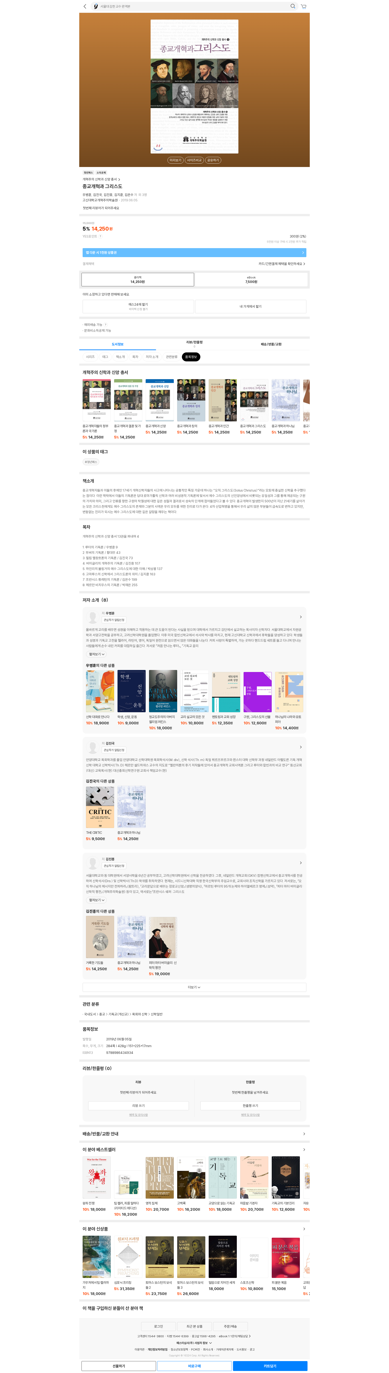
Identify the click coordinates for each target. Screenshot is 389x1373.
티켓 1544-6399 (178, 1336)
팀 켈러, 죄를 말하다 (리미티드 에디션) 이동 (128, 1193)
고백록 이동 (191, 1187)
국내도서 (90, 1014)
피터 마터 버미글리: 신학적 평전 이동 (163, 946)
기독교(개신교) (119, 1014)
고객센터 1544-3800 (150, 1336)
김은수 (129, 195)
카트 (304, 6)
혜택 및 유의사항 (138, 1115)
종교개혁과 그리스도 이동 (254, 409)
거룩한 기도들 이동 (100, 946)
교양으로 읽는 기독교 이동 (223, 1186)
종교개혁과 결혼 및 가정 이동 (128, 409)
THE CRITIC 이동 (100, 816)
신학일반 (157, 1014)
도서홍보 (242, 1349)
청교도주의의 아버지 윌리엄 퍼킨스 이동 (163, 700)
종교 (102, 1014)
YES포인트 (90, 236)
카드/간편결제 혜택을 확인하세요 (280, 264)
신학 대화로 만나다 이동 (100, 700)
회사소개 (208, 1349)
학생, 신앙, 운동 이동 (132, 700)
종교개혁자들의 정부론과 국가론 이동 (97, 409)
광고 (252, 1349)
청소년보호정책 (179, 1349)
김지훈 (118, 195)
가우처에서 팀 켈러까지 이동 (97, 1266)
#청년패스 (91, 462)
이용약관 (140, 1349)
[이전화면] (84, 6)
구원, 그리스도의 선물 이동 (258, 701)
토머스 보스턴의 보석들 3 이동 (191, 1266)
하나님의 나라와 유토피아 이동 (289, 701)
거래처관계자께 (224, 1349)
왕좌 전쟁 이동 (97, 1186)
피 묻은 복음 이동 (286, 1267)
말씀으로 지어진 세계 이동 (223, 1266)
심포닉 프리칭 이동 (128, 1266)
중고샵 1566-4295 (204, 1336)
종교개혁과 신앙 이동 (160, 409)
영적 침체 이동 (160, 1187)
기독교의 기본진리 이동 (286, 1186)
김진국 (97, 195)
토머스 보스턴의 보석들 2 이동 (160, 1266)
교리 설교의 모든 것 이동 (195, 700)
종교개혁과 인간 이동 (223, 409)
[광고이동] (293, 6)
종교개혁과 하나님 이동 (286, 409)
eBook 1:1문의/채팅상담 (233, 1336)
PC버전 (195, 1349)
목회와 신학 (139, 1014)
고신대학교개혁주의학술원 (100, 200)
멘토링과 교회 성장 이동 (226, 701)
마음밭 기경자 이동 (254, 1186)
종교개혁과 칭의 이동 (191, 409)
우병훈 (87, 195)
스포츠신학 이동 (254, 1267)
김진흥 (108, 195)
